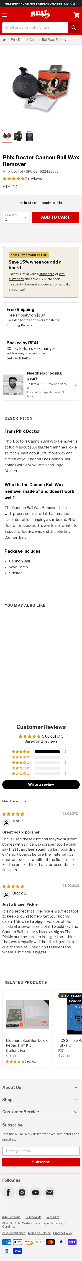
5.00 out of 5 (53, 736)
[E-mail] (49, 1192)
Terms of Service (39, 1233)
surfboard (46, 274)
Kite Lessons (11, 1217)
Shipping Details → (21, 325)
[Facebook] (8, 1192)
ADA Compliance (14, 1233)
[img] (13, 814)
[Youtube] (35, 1192)
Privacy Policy (62, 1233)
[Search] (74, 27)
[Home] (4, 40)
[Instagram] (22, 1192)
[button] (14, 179)
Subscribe (41, 1162)
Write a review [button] (41, 784)
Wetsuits (52, 1217)
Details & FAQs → (20, 358)
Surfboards (33, 1217)
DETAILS (70, 3)
